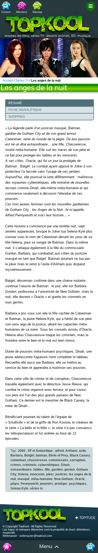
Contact (6, 11)
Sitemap (37, 11)
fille (47, 469)
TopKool (49, 24)
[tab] (49, 102)
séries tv (36, 488)
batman (41, 455)
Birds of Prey (58, 455)
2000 (21, 451)
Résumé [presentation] (15, 103)
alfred (59, 451)
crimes (15, 465)
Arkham (71, 451)
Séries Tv (22, 80)
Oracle (80, 479)
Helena (23, 474)
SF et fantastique (40, 451)
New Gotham (63, 479)
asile (82, 451)
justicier (61, 474)
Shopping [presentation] (16, 116)
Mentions (21, 11)
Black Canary (80, 455)
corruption (77, 460)
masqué (24, 479)
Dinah (65, 465)
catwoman (18, 460)
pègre (14, 484)
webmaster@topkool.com (36, 535)
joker (50, 474)
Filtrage (91, 11)
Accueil (7, 546)
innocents (37, 474)
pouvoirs (46, 484)
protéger (61, 484)
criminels (29, 465)
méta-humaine (42, 479)
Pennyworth (29, 484)
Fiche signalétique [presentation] (25, 110)
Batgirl (29, 455)
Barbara (16, 455)
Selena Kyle (19, 488)
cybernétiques (48, 465)
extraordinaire (21, 469)
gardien (57, 469)
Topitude (87, 518)
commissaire (58, 460)
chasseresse (37, 460)
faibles (38, 469)
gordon (69, 469)
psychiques (77, 484)
